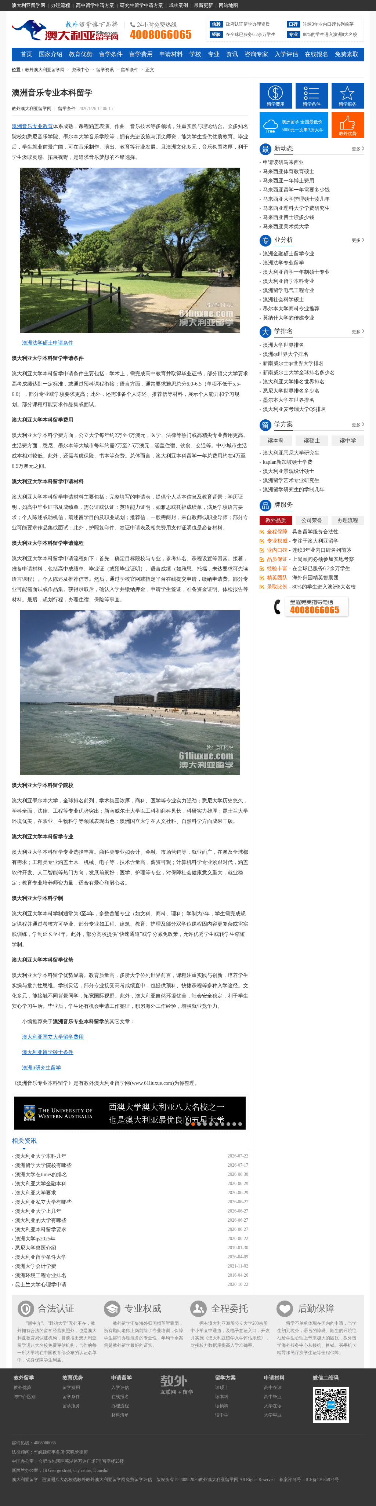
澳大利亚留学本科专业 (288, 281)
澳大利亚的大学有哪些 (40, 1220)
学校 (195, 54)
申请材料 (171, 54)
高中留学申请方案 (95, 5)
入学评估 (286, 54)
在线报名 (316, 54)
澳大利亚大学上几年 (38, 1211)
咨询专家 (256, 54)
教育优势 (81, 54)
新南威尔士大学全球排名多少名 (299, 372)
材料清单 (120, 1415)
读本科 (276, 441)
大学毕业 (273, 1415)
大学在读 (273, 1405)
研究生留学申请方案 (141, 5)
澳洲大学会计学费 (35, 1266)
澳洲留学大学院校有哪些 (43, 1165)
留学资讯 (105, 69)
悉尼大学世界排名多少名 (291, 391)
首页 (26, 54)
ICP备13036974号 (322, 1479)
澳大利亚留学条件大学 (40, 1257)
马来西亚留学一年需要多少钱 (296, 190)
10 (240, 1124)
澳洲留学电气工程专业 (288, 290)
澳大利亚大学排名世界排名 (294, 381)
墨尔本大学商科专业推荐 (291, 308)
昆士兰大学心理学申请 (40, 1284)
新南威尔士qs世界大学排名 (293, 363)
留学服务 (348, 104)
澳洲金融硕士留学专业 (288, 253)
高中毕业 (273, 1396)
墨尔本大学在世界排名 (288, 400)
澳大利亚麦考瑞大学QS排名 (294, 409)
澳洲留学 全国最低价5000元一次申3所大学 (302, 125)
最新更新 (203, 5)
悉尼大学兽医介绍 (35, 1248)
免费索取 (346, 54)
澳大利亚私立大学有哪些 (43, 1202)
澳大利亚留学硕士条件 (47, 1052)
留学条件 (111, 54)
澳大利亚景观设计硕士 (288, 471)
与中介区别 (25, 1396)
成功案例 (178, 5)
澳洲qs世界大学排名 (285, 354)
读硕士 (312, 441)
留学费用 (141, 54)
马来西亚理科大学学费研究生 (296, 208)
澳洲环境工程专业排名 (40, 1275)
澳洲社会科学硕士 (283, 299)
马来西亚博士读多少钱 (288, 217)
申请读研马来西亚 (283, 162)
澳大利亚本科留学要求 (40, 1229)
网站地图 (228, 5)
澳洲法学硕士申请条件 (47, 343)
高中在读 (273, 1387)
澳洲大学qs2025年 (35, 1238)
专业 (214, 54)
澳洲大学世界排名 (283, 345)
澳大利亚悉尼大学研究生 (291, 453)
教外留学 (24, 1378)
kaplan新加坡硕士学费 (287, 462)
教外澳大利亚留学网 (65, 29)
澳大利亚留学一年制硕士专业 (296, 272)
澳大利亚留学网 (28, 5)
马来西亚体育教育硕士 (288, 171)
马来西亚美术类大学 (286, 226)
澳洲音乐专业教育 (32, 126)
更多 (356, 149)
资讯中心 (80, 69)
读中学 (348, 441)
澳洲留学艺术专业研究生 (291, 480)
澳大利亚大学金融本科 (40, 1183)
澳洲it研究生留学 (41, 1068)
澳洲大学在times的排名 (41, 1174)
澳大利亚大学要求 (35, 1193)
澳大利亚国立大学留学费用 (53, 1037)
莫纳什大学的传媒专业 (288, 318)
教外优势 (348, 133)
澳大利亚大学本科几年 (40, 1156)
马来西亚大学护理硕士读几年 (296, 199)
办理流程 (60, 5)
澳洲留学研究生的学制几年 (294, 489)
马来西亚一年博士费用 (288, 180)
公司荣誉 (311, 520)
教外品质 (275, 520)
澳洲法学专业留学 (283, 263)
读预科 (221, 1405)
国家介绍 (50, 54)
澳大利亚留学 (25, 1479)
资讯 (232, 54)
